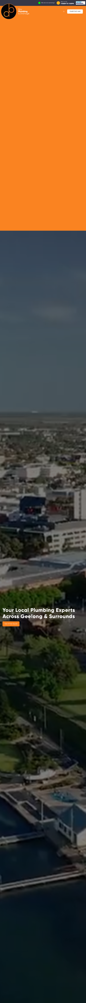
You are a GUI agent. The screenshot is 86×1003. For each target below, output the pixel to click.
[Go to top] (5, 999)
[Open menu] (64, 11)
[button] (75, 11)
